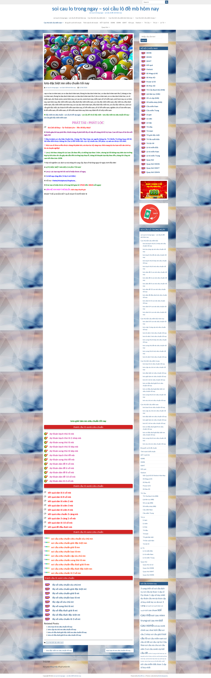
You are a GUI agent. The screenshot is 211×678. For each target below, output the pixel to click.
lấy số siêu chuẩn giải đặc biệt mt (69, 589)
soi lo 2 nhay (148, 656)
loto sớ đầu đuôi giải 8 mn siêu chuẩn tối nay (64, 635)
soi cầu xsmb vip (153, 649)
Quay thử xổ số (148, 565)
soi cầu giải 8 (157, 634)
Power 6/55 (151, 82)
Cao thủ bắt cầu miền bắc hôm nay (120, 18)
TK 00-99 (150, 143)
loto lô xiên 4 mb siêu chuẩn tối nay (155, 357)
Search (143, 40)
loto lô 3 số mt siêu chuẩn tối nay (154, 380)
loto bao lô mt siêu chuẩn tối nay (154, 364)
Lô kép (149, 123)
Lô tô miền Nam (152, 152)
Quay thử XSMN (153, 172)
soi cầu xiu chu (151, 645)
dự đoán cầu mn (148, 598)
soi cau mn (153, 620)
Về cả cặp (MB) (152, 98)
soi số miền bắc (157, 661)
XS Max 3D (150, 86)
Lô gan (149, 115)
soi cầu (157, 629)
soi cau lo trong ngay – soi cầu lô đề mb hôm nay (105, 8)
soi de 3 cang (152, 653)
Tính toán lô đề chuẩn (90, 23)
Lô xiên (149, 119)
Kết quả (131, 23)
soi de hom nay (160, 653)
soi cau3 (148, 606)
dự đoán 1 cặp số (157, 592)
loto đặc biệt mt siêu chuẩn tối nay (58, 650)
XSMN (118, 23)
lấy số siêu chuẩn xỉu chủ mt (66, 584)
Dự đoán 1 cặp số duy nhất (153, 595)
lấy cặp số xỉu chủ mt (63, 601)
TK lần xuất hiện (153, 139)
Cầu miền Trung (152, 110)
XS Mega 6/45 (152, 73)
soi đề (163, 661)
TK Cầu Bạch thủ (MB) (155, 90)
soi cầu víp (154, 642)
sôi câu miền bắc (149, 664)
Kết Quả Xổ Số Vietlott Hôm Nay (154, 475)
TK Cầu (147, 23)
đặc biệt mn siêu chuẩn (54, 115)
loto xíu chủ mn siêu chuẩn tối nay (154, 444)
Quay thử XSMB (153, 164)
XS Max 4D (150, 77)
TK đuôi (149, 131)
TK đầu (149, 127)
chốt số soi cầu (154, 588)
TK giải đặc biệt (153, 135)
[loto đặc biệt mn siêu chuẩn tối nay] (88, 57)
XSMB (113, 23)
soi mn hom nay (149, 661)
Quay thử (104, 27)
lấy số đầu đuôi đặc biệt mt (66, 614)
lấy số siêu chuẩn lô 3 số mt (66, 619)
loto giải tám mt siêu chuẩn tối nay (154, 376)
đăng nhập (54, 667)
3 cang (143, 588)
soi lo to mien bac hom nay (152, 658)
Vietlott (138, 23)
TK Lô (155, 23)
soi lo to (154, 656)
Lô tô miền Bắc (152, 147)
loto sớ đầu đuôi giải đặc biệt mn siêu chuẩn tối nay (67, 632)
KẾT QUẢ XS (104, 23)
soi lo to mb (160, 656)
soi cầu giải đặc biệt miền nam (55, 117)
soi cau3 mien (156, 606)
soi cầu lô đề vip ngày (73, 115)
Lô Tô (162, 23)
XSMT (124, 23)
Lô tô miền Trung (153, 156)
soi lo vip (162, 658)
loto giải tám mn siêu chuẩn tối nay (88, 421)
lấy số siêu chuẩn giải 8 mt (65, 593)
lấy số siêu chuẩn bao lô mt (66, 597)
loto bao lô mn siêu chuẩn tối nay (60, 627)
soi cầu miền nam (156, 638)
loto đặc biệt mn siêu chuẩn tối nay (155, 416)
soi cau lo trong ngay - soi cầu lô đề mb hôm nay (60, 87)
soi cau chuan (151, 610)
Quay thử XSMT (153, 168)
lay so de (155, 602)
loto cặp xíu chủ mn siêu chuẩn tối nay (62, 629)
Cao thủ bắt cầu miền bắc (96, 18)
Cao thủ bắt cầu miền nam (53, 23)
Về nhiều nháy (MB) (154, 102)
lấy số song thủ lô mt (63, 606)
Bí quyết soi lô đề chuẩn (73, 23)
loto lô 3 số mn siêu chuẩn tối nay (154, 423)
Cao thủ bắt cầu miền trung (145, 18)
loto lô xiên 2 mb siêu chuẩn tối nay (155, 333)
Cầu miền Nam (152, 106)
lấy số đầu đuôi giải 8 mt (64, 610)
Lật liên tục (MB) (153, 94)
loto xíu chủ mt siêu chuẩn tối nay (154, 400)
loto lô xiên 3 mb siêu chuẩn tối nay (155, 336)
